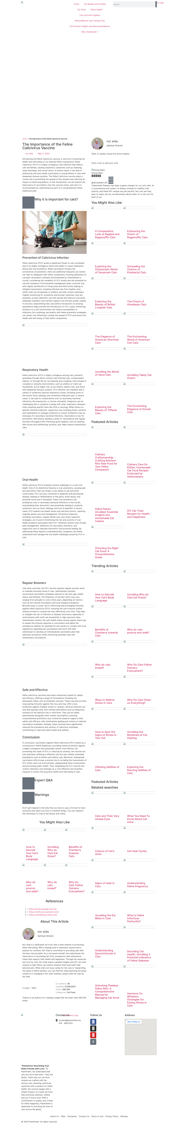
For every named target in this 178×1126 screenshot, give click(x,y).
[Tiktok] (93, 1042)
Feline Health (96, 9)
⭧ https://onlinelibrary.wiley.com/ (42, 915)
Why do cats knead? (52, 885)
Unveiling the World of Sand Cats (107, 373)
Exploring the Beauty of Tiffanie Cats (106, 410)
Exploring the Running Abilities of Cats (139, 770)
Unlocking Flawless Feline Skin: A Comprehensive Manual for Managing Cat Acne (107, 991)
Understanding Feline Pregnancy (137, 885)
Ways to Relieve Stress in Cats (104, 701)
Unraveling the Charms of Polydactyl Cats (136, 269)
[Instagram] (93, 1028)
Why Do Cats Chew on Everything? (139, 701)
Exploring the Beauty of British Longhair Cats (105, 304)
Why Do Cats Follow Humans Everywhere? (77, 887)
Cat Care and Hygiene (90, 15)
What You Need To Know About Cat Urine (138, 819)
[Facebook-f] (93, 1022)
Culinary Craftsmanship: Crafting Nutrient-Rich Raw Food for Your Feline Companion (106, 462)
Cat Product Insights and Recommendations (90, 26)
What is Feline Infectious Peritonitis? (135, 918)
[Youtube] (93, 1035)
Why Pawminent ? (90, 32)
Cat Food (81, 9)
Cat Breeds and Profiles (95, 4)
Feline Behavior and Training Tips (90, 20)
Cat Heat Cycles (137, 851)
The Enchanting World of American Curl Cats (138, 339)
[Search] (156, 4)
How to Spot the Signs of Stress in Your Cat (105, 734)
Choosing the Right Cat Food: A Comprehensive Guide (107, 553)
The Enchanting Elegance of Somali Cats (139, 409)
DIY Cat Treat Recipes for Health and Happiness (138, 513)
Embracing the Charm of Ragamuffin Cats (137, 234)
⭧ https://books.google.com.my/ (42, 909)
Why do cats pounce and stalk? (32, 887)
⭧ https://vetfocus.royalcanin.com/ (43, 912)
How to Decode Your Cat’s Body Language (32, 853)
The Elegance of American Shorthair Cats (107, 339)
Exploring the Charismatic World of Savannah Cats (106, 269)
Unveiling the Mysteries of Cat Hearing (137, 734)
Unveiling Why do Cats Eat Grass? (53, 851)
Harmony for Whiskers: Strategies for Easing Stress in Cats (137, 999)
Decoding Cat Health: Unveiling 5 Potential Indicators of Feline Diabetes (139, 956)
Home (76, 4)
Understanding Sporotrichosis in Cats (105, 953)
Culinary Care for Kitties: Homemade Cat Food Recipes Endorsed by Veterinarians (138, 470)
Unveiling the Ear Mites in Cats (105, 917)
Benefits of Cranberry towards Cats (75, 851)
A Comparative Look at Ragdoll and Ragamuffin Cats (107, 234)
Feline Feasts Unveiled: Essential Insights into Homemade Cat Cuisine (106, 515)
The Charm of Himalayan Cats (136, 303)
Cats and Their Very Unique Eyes (107, 817)
